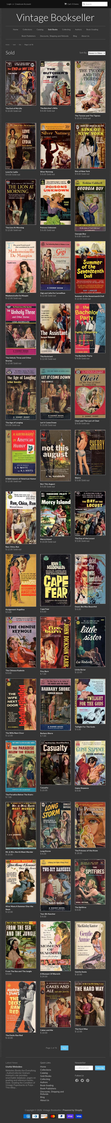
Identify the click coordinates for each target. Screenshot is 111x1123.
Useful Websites (14, 1067)
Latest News (12, 1062)
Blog (75, 36)
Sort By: (83, 53)
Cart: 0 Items (73, 4)
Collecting (66, 29)
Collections (27, 29)
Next (64, 1048)
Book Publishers (28, 36)
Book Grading (92, 29)
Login (9, 4)
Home (15, 29)
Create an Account (23, 4)
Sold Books (53, 29)
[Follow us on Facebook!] (77, 1081)
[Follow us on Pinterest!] (88, 1081)
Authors (78, 29)
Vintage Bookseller (55, 17)
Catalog (40, 29)
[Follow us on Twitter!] (83, 1081)
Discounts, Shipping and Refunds (54, 36)
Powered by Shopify (72, 1110)
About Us (85, 36)
